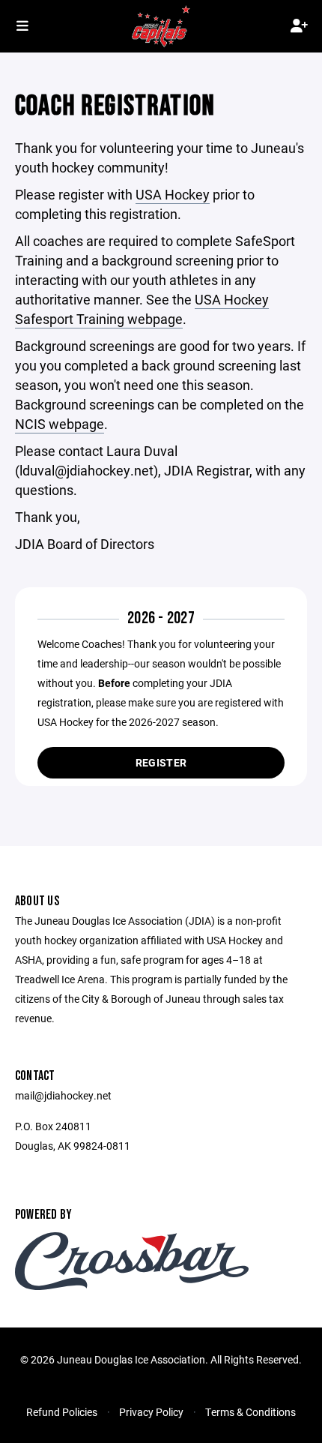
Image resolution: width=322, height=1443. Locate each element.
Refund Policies (61, 1412)
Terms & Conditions (250, 1412)
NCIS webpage (59, 424)
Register (161, 762)
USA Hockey (173, 194)
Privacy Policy (151, 1412)
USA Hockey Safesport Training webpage (142, 309)
